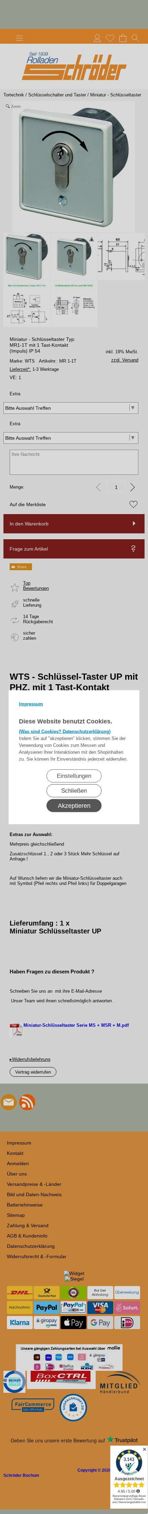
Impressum (31, 703)
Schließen (74, 790)
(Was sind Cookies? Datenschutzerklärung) (64, 731)
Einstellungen (74, 775)
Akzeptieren (74, 805)
